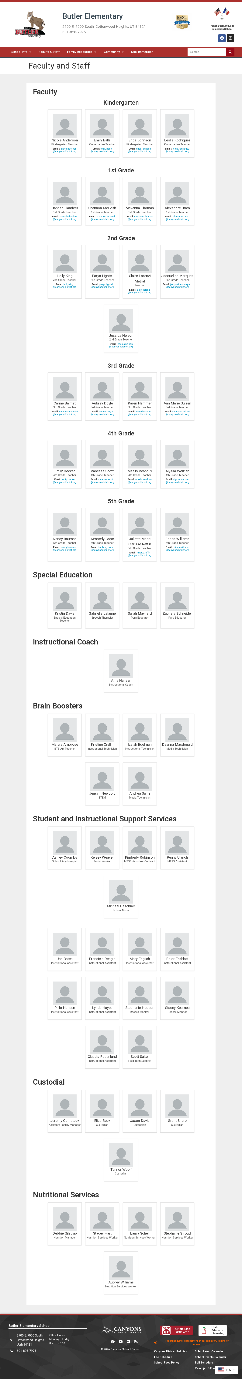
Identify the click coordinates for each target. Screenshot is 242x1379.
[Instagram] (230, 38)
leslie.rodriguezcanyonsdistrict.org (178, 150)
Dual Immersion (142, 52)
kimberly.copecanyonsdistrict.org (102, 548)
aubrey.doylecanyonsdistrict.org (102, 413)
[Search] (230, 52)
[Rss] (136, 1341)
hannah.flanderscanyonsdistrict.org (65, 218)
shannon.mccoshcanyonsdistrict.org (103, 218)
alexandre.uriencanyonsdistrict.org (177, 218)
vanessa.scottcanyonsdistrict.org (102, 480)
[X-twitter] (105, 1341)
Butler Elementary (92, 16)
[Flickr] (128, 1341)
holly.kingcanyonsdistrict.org (64, 285)
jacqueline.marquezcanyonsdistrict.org (179, 285)
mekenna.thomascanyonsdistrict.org (140, 218)
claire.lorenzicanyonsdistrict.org (139, 291)
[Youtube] (120, 1341)
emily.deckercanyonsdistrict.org (64, 480)
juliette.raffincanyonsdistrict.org (139, 554)
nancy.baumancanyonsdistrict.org (64, 548)
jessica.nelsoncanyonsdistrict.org (121, 345)
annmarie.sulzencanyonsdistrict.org (178, 413)
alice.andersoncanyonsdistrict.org (65, 150)
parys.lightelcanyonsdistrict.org (102, 285)
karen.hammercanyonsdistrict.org (139, 413)
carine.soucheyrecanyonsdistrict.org (65, 413)
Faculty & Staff (49, 52)
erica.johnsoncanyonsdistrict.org (139, 150)
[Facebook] (222, 38)
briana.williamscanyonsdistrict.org (177, 548)
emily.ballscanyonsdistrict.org (102, 150)
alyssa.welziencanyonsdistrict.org (177, 480)
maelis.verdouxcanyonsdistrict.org (140, 480)
